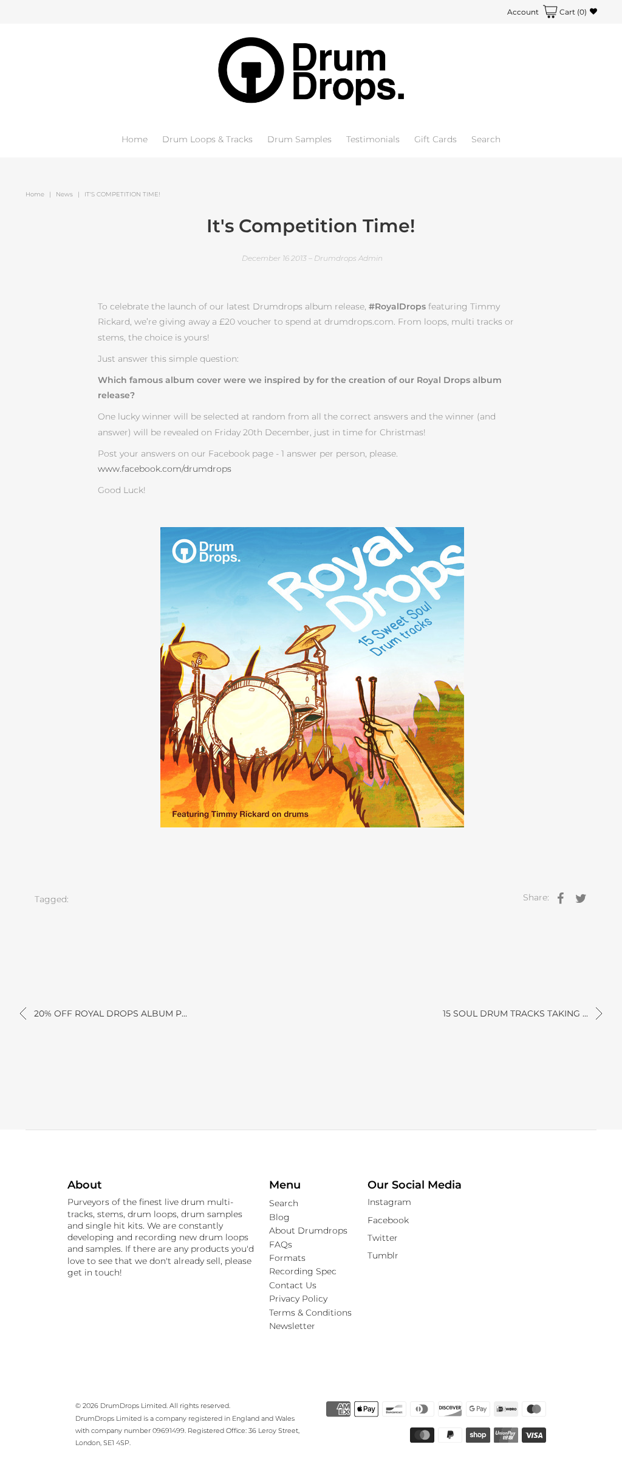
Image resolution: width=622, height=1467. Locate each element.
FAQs (280, 1244)
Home (134, 139)
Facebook (388, 1220)
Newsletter (292, 1325)
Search (486, 139)
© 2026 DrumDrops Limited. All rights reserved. (152, 1405)
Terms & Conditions (310, 1312)
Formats (287, 1257)
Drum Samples (299, 139)
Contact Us (292, 1285)
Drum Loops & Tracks (207, 139)
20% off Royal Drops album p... (109, 1013)
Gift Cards (435, 139)
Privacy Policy (298, 1298)
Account (523, 11)
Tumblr (382, 1255)
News (64, 194)
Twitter (382, 1237)
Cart (572, 11)
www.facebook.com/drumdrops (164, 468)
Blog (279, 1217)
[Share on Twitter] (581, 897)
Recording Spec (303, 1271)
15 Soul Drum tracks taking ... (516, 1013)
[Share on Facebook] (561, 897)
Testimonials (373, 139)
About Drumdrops (308, 1230)
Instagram (389, 1201)
